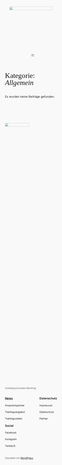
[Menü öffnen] (33, 55)
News (9, 398)
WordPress (26, 458)
